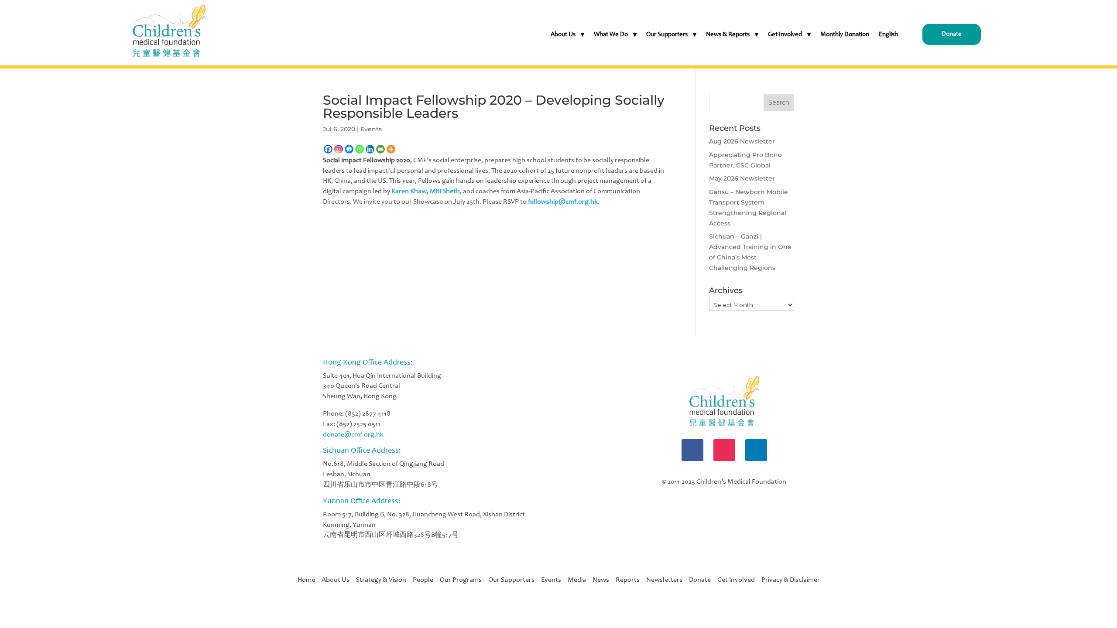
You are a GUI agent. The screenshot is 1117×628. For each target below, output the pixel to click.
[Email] (380, 149)
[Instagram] (338, 149)
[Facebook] (328, 149)
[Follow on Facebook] (692, 450)
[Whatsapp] (359, 149)
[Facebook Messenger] (349, 149)
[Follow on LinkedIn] (756, 450)
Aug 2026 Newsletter (742, 141)
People (426, 580)
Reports (628, 580)
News (601, 580)
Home (310, 580)
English (888, 35)
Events (371, 129)
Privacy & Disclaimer (790, 580)
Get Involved (785, 35)
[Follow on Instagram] (724, 450)
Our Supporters (667, 35)
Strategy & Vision (384, 580)
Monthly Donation (844, 35)
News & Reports (728, 35)
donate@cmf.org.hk (353, 434)
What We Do (611, 35)
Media (577, 580)
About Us (563, 35)
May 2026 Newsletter (742, 178)
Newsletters (664, 580)
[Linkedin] (370, 149)
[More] (391, 149)
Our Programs (464, 580)
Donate (952, 34)
